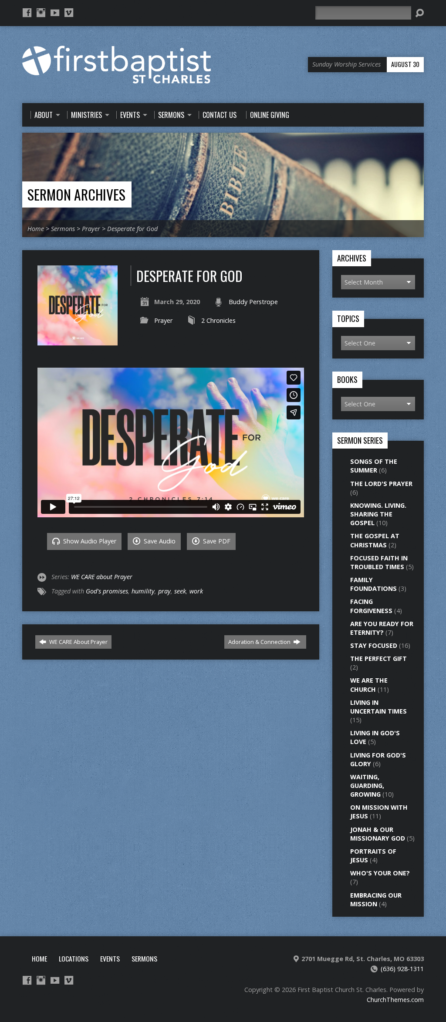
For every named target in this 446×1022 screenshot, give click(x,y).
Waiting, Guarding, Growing (367, 785)
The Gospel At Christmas (374, 540)
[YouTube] (55, 12)
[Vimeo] (68, 12)
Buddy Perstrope (253, 302)
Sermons (63, 229)
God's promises (107, 591)
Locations (73, 958)
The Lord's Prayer (381, 483)
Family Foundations (373, 584)
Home (35, 229)
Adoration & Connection (260, 642)
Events (110, 958)
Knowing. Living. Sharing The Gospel (378, 514)
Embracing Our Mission (376, 899)
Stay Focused (373, 645)
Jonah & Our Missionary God (377, 833)
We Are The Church (369, 684)
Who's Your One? (380, 873)
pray (164, 591)
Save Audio (159, 541)
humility (143, 591)
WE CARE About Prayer (78, 642)
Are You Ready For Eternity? (381, 628)
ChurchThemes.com (395, 999)
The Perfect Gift (378, 658)
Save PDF (215, 541)
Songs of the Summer (373, 465)
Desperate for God (132, 229)
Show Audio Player (88, 541)
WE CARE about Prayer (101, 577)
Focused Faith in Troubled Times (379, 562)
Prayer (91, 229)
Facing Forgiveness (371, 605)
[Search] (419, 13)
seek (180, 591)
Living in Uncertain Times (378, 706)
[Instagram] (41, 12)
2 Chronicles (218, 320)
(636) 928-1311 (402, 969)
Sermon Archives (76, 194)
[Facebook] (27, 12)
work (196, 591)
